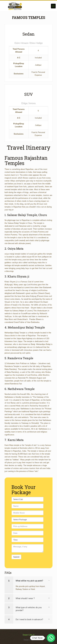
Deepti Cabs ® (28, 635)
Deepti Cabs (28, 640)
